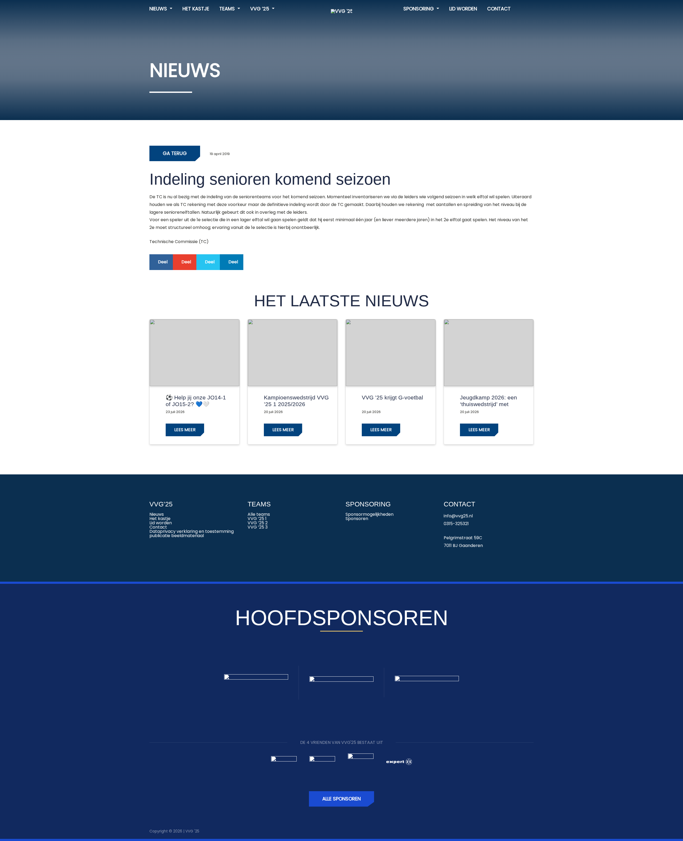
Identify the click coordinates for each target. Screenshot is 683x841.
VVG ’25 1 (257, 518)
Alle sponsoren (341, 798)
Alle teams (259, 514)
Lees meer (185, 430)
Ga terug (175, 153)
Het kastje (195, 8)
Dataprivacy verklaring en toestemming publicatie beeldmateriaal (191, 533)
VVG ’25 (260, 8)
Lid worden (463, 8)
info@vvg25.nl (458, 516)
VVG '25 (192, 831)
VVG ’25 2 (258, 523)
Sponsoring (419, 8)
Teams (227, 8)
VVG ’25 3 (258, 527)
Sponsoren (357, 518)
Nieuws (158, 8)
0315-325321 (456, 524)
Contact (499, 8)
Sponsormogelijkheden (370, 514)
